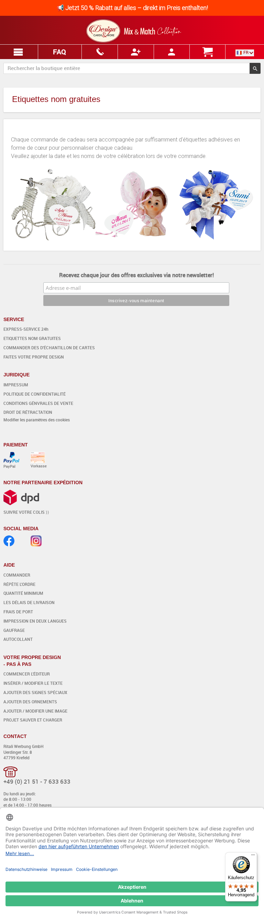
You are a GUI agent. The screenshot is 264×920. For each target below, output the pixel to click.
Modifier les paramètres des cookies (36, 419)
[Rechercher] (255, 68)
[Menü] (253, 856)
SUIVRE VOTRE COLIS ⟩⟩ (26, 512)
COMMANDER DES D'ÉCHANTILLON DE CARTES (49, 347)
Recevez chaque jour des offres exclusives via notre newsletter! (136, 275)
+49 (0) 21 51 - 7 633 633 (36, 781)
